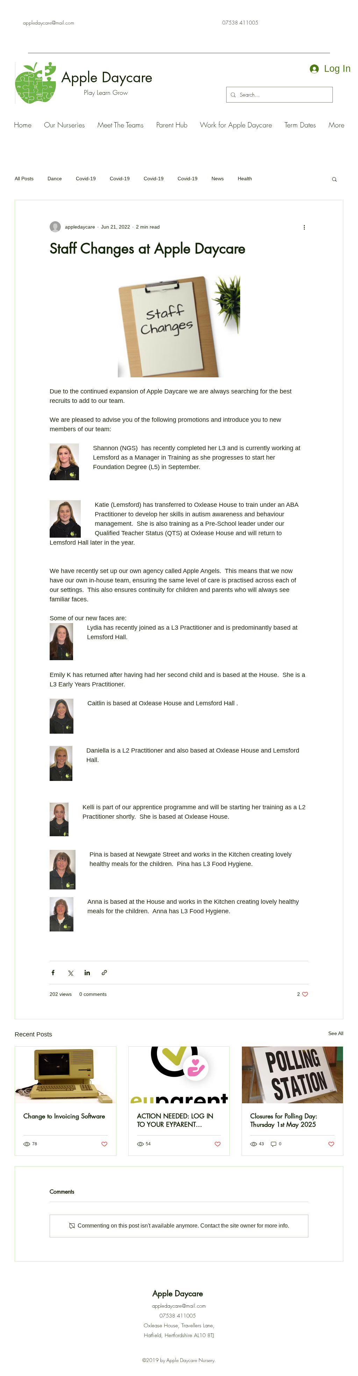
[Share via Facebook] (53, 972)
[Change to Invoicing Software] (65, 1075)
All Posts (24, 178)
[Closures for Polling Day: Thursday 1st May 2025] (292, 1075)
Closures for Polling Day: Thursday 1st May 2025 (283, 1120)
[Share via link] (104, 972)
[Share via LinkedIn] (87, 972)
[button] (334, 179)
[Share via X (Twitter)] (70, 972)
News (218, 178)
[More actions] (304, 227)
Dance (55, 178)
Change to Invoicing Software (64, 1116)
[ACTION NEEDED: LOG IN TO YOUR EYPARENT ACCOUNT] (179, 1075)
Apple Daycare (109, 77)
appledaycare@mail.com (48, 22)
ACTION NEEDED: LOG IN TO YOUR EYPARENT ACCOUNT (175, 1120)
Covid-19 (86, 178)
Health (245, 178)
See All (335, 1033)
